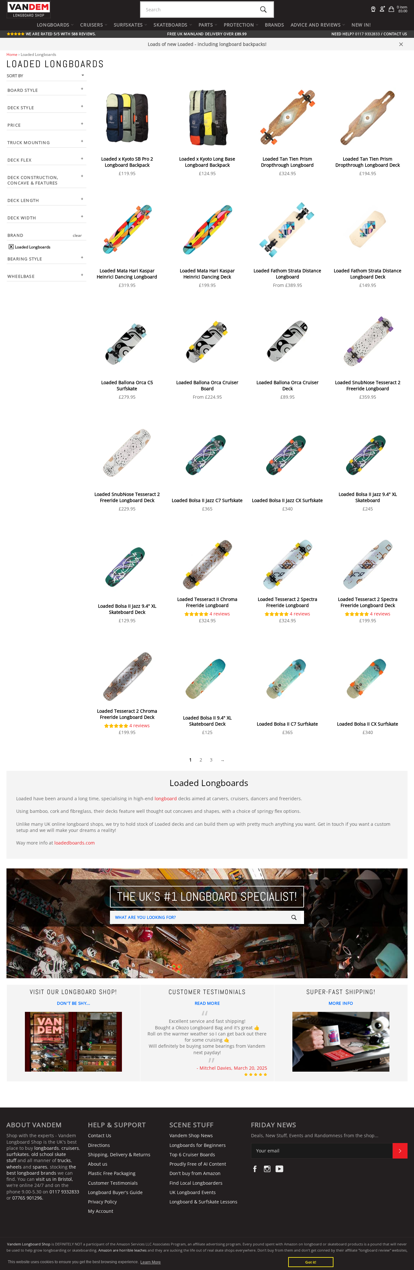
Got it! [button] (310, 1262)
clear (77, 235)
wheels (14, 1167)
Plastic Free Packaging (112, 1173)
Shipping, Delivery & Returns (119, 1154)
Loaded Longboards (32, 247)
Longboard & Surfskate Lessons (203, 1202)
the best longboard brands (41, 1170)
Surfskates (129, 25)
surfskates (17, 1154)
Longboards (54, 25)
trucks (64, 1160)
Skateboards (171, 25)
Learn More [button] (150, 1262)
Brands (274, 25)
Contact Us (395, 34)
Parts (207, 25)
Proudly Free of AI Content (197, 1164)
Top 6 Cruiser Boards (192, 1154)
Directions (99, 1145)
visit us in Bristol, (54, 1179)
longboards (46, 1148)
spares (40, 1167)
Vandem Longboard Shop (28, 1244)
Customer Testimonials (113, 1183)
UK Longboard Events (192, 1192)
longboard (166, 798)
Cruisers (92, 25)
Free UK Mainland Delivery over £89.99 (206, 34)
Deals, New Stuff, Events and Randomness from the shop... (314, 1135)
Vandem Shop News (191, 1135)
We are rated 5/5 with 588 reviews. (60, 34)
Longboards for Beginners (197, 1145)
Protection (240, 25)
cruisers (70, 1148)
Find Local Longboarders (196, 1183)
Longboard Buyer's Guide (115, 1192)
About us (97, 1164)
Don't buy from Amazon (195, 1173)
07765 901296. (27, 1198)
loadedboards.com (74, 843)
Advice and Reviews (316, 25)
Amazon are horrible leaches (122, 1250)
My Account (100, 1211)
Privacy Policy (102, 1202)
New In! (361, 25)
